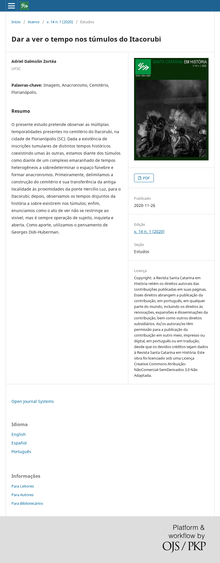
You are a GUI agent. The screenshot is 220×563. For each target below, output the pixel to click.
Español (19, 443)
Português (21, 451)
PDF (146, 177)
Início (16, 21)
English (18, 434)
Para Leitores (22, 486)
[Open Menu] (11, 5)
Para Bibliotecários (27, 503)
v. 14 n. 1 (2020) (60, 21)
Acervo (34, 21)
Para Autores (22, 494)
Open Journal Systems (32, 401)
